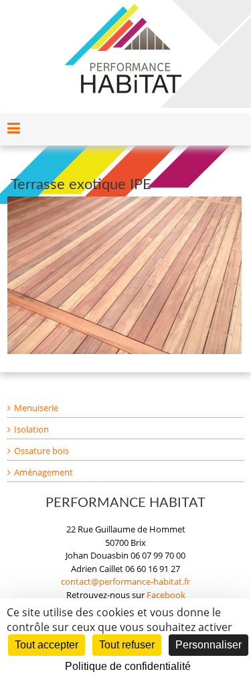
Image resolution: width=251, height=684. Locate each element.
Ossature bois (41, 451)
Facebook (166, 595)
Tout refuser (127, 644)
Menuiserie (36, 408)
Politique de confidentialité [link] (128, 666)
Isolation (31, 429)
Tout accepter (46, 644)
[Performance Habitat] (122, 9)
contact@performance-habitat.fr (125, 581)
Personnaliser (208, 644)
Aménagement (43, 472)
